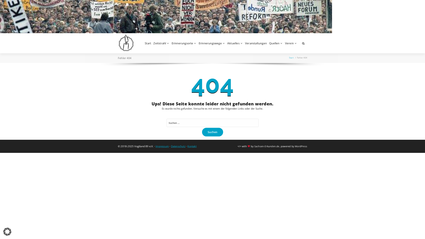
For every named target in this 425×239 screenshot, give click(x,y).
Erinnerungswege (210, 43)
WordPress (301, 146)
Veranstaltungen (256, 43)
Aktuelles (233, 43)
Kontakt (191, 146)
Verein (289, 43)
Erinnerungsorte (182, 43)
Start (148, 43)
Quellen (274, 43)
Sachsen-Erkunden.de (266, 146)
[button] (7, 231)
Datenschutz (178, 146)
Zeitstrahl (159, 43)
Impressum (162, 146)
